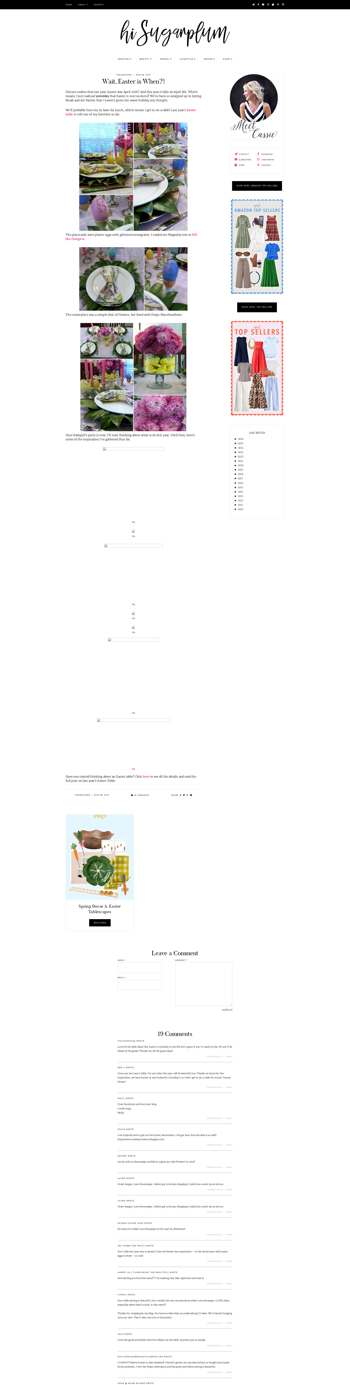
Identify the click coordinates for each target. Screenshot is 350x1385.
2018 (240, 474)
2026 (240, 439)
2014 (240, 491)
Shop (226, 59)
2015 (240, 487)
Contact (99, 5)
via (133, 522)
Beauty (144, 59)
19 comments (141, 795)
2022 (240, 456)
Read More (100, 923)
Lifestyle (186, 59)
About (81, 5)
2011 (240, 505)
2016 (240, 483)
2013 (240, 496)
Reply (229, 1056)
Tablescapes (123, 75)
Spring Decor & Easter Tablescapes (100, 908)
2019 (240, 469)
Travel (164, 59)
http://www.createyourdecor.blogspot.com (141, 1139)
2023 (240, 452)
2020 (241, 465)
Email (122, 978)
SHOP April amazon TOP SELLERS (257, 186)
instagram (267, 160)
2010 (240, 509)
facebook (267, 154)
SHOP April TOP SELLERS (257, 307)
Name (122, 960)
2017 (240, 478)
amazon (266, 165)
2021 (240, 461)
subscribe (244, 160)
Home (69, 5)
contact (243, 154)
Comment (181, 960)
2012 (240, 500)
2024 (241, 448)
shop (241, 165)
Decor (208, 59)
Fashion (123, 59)
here (146, 776)
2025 (240, 443)
